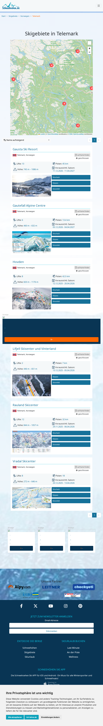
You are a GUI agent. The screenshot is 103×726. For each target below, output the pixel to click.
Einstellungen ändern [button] (50, 717)
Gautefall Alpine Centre (29, 205)
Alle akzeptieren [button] (15, 717)
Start (4, 16)
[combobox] (26, 140)
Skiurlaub (56, 177)
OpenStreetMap (52, 134)
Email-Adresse (51, 620)
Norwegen (24, 16)
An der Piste (73, 652)
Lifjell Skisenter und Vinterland (34, 349)
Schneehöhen (29, 647)
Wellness (73, 656)
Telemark (36, 16)
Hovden (18, 262)
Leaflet (42, 134)
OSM (70, 134)
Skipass (55, 183)
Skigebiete (13, 16)
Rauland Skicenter (25, 405)
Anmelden (52, 631)
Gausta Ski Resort (25, 149)
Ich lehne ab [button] (31, 717)
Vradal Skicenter (24, 461)
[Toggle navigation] (98, 6)
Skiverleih (56, 189)
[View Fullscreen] (89, 43)
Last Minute (73, 647)
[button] (13, 79)
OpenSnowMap (78, 134)
